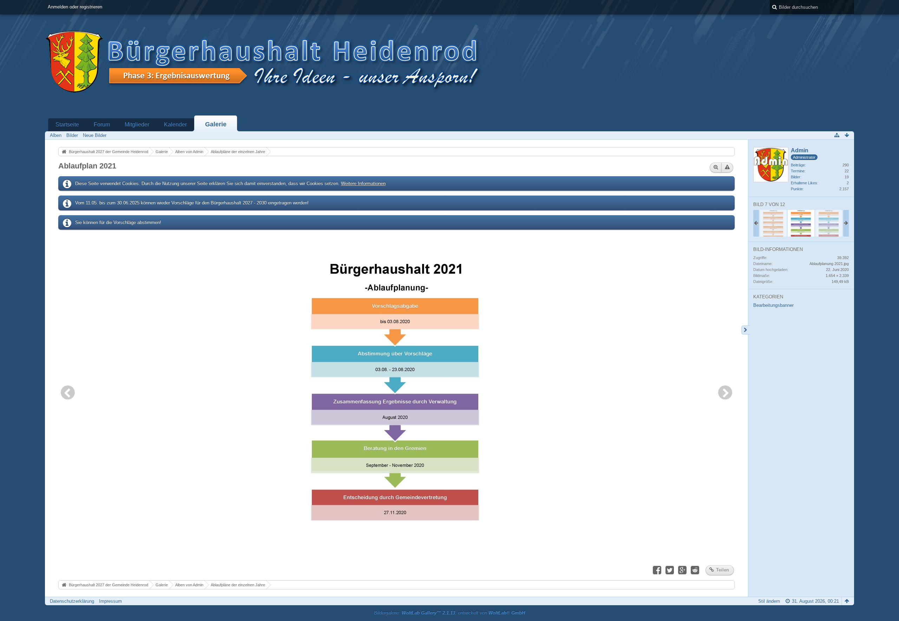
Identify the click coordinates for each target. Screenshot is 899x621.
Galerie (216, 124)
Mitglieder (137, 124)
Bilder (795, 177)
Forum (102, 124)
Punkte (797, 189)
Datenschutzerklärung (72, 601)
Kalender (175, 124)
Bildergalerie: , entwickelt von (449, 612)
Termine (798, 171)
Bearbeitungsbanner (773, 305)
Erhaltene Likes (804, 183)
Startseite (67, 124)
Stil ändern (769, 601)
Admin (799, 150)
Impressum (110, 601)
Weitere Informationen (363, 183)
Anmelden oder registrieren (75, 6)
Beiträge (798, 165)
